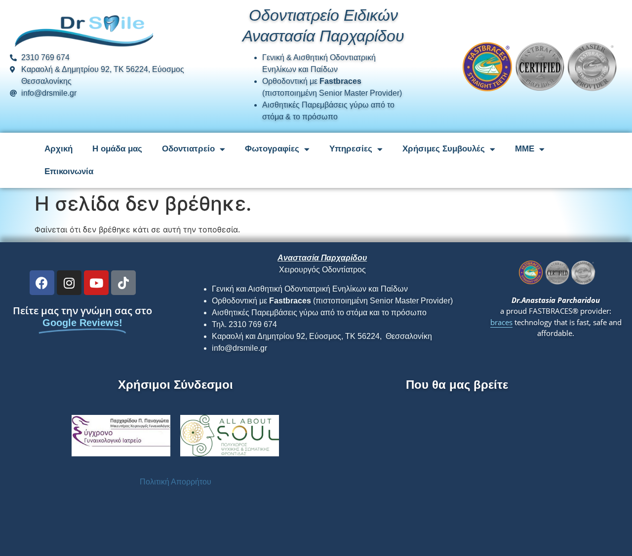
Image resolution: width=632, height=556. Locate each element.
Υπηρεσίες (350, 148)
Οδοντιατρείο (188, 148)
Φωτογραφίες (272, 148)
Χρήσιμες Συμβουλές (443, 148)
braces (501, 322)
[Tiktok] (123, 282)
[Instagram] (69, 282)
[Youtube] (96, 282)
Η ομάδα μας (117, 148)
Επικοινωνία (68, 171)
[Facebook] (42, 282)
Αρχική (58, 148)
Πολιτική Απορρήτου (175, 482)
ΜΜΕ (524, 148)
